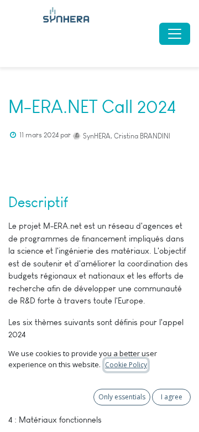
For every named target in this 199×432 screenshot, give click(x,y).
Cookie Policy (126, 364)
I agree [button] (171, 397)
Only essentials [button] (121, 397)
